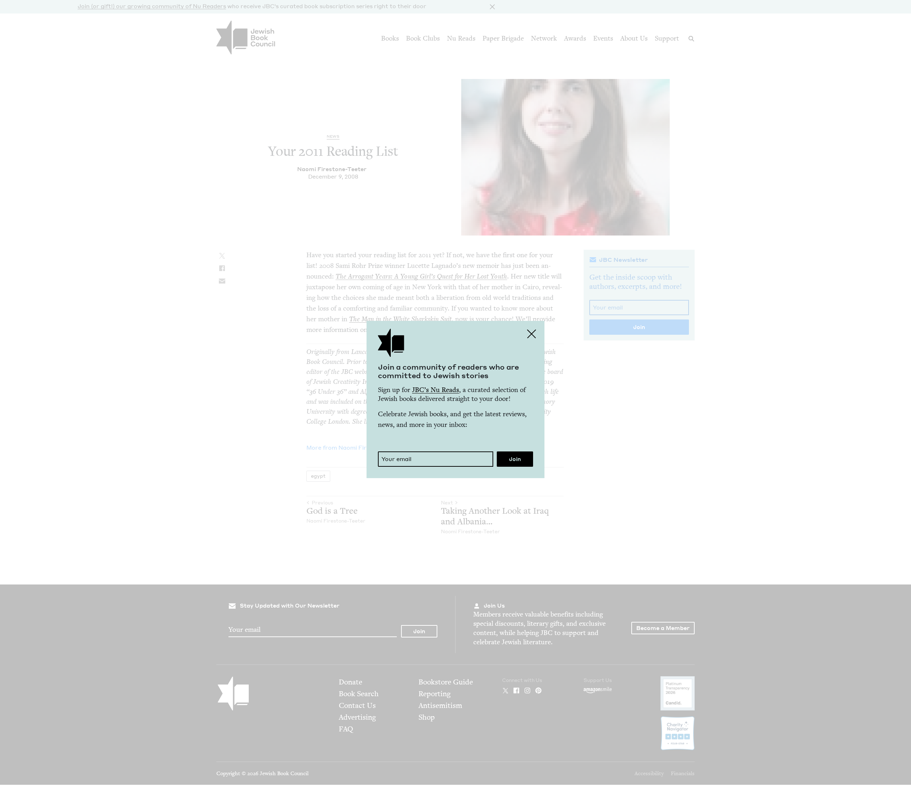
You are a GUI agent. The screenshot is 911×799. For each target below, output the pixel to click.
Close (531, 333)
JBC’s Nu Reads (435, 390)
